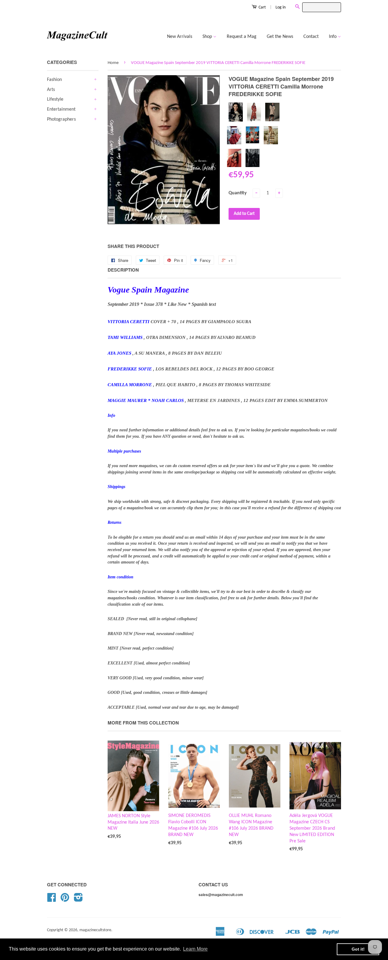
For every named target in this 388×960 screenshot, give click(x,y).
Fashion (54, 79)
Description (123, 270)
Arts (51, 89)
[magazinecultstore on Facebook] (51, 900)
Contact (311, 36)
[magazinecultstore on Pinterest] (64, 900)
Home (113, 63)
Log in (281, 7)
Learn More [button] (195, 949)
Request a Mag (241, 36)
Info (333, 36)
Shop (207, 36)
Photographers (61, 119)
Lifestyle (55, 99)
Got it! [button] (358, 949)
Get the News (280, 36)
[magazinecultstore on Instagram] (78, 900)
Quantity (238, 193)
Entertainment (61, 109)
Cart (262, 7)
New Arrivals (179, 36)
